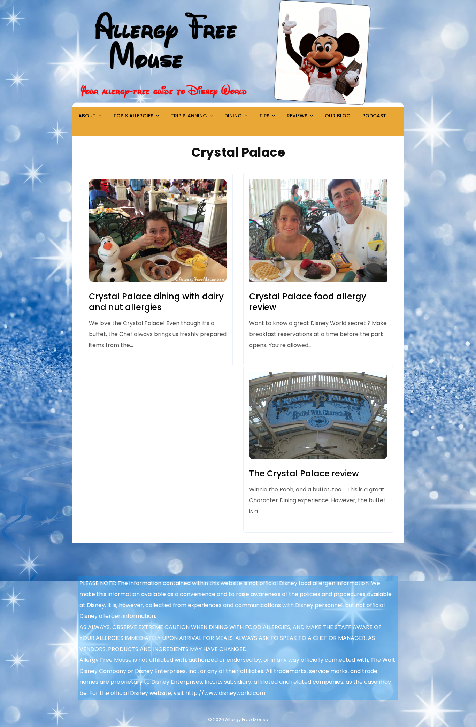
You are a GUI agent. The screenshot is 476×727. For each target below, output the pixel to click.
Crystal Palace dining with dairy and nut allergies (156, 302)
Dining (233, 115)
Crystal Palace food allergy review (307, 302)
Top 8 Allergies (133, 115)
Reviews (297, 115)
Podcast (374, 115)
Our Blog (338, 115)
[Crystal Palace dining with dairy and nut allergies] (158, 280)
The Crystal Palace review (304, 473)
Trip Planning (189, 115)
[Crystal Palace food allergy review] (318, 280)
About (87, 115)
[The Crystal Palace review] (318, 457)
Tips (264, 115)
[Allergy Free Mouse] (238, 105)
